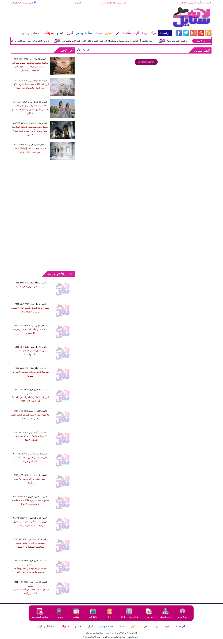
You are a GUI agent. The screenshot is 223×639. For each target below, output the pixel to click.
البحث (78, 2)
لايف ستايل (27, 2)
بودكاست (182, 617)
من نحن (149, 617)
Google (14, 2)
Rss (110, 617)
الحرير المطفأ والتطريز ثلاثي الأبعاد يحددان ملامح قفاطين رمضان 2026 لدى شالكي (30, 109)
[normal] (83, 49)
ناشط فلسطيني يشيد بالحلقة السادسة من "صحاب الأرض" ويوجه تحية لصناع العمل (30, 131)
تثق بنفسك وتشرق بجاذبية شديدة (30, 286)
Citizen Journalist (129, 617)
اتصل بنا (76, 617)
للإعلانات (93, 617)
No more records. (146, 62)
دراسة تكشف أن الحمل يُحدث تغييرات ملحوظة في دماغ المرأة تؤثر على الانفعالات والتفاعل (113, 40)
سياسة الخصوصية (40, 617)
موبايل (59, 617)
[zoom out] (88, 49)
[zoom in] (78, 49)
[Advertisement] (91, 18)
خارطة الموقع (166, 617)
